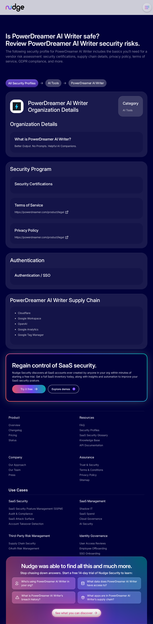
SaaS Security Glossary (93, 435)
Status (12, 440)
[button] (146, 7)
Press (12, 474)
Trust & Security (89, 464)
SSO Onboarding (89, 553)
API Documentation (91, 445)
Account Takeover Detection (26, 523)
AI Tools (53, 83)
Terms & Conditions (91, 469)
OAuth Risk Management (24, 548)
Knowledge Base (89, 440)
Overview (14, 425)
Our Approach (17, 464)
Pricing (13, 435)
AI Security (86, 523)
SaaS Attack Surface (21, 518)
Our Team (15, 469)
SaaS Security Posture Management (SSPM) (36, 508)
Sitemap (84, 479)
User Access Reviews (92, 543)
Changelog (15, 430)
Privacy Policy (88, 474)
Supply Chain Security (22, 543)
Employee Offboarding (93, 548)
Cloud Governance (90, 518)
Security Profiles (89, 430)
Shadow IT (86, 508)
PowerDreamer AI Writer (87, 83)
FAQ (82, 425)
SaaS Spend (87, 513)
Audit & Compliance (21, 513)
